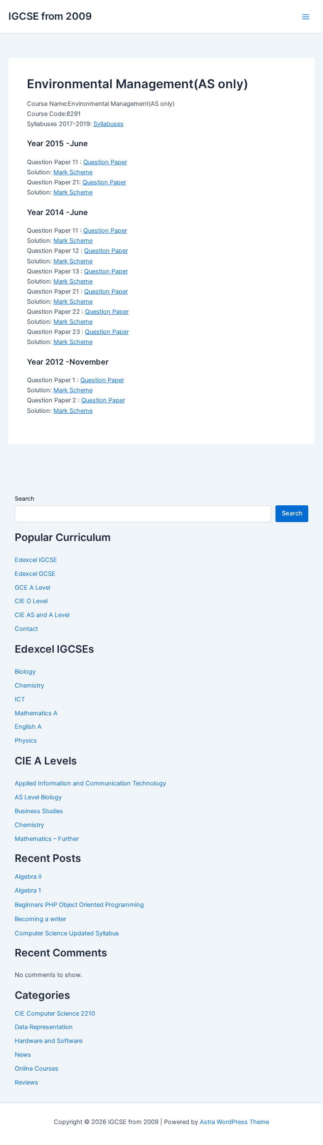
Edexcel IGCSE (36, 560)
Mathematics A (36, 713)
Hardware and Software (48, 1041)
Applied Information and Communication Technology (90, 783)
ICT (20, 699)
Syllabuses (108, 124)
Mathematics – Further (47, 839)
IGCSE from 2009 (50, 16)
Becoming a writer (40, 919)
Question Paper (105, 162)
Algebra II (28, 876)
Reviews (26, 1082)
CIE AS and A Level (42, 615)
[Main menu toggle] (306, 17)
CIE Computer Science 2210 (55, 1013)
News (23, 1054)
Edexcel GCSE (35, 574)
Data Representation (44, 1027)
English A (28, 726)
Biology (25, 671)
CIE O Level (31, 601)
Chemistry (29, 685)
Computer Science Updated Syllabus (67, 933)
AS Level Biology (38, 797)
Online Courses (36, 1068)
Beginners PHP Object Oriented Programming (79, 905)
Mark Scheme (73, 172)
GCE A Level (32, 587)
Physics (26, 740)
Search (24, 498)
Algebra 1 (28, 890)
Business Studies (39, 811)
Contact (26, 629)
